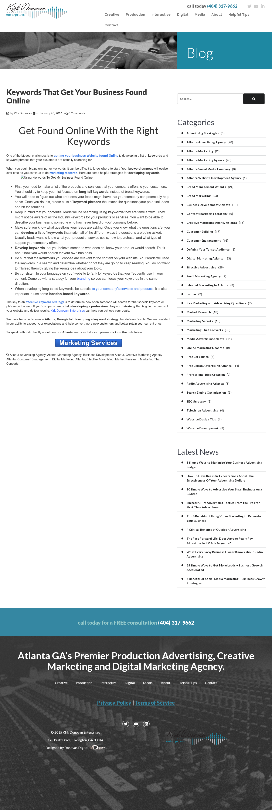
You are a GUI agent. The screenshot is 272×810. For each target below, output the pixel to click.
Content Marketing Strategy (207, 213)
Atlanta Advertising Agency (27, 355)
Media (200, 15)
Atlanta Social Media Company (208, 169)
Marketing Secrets (200, 321)
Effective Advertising (99, 359)
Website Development (202, 428)
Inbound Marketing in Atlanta (207, 285)
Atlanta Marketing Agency (64, 355)
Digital (182, 15)
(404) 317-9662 (222, 6)
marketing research (63, 173)
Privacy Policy (114, 703)
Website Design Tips (201, 419)
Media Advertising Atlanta (205, 339)
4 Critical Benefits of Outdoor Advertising (216, 529)
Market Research (126, 359)
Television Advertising (202, 410)
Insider (191, 294)
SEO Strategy (196, 401)
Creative (112, 15)
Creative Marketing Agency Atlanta (212, 222)
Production (135, 15)
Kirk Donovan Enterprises (68, 310)
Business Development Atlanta (103, 355)
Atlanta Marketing (200, 151)
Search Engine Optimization (206, 392)
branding (83, 278)
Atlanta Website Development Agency (214, 178)
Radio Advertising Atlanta (205, 383)
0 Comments (76, 113)
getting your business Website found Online (86, 155)
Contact (112, 25)
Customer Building (200, 231)
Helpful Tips (238, 15)
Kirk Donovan (23, 113)
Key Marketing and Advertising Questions (216, 303)
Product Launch (198, 356)
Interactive (161, 15)
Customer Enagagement (33, 359)
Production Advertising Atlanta (209, 365)
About (216, 15)
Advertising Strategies (203, 133)
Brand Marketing (199, 196)
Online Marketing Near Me (205, 348)
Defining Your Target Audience (208, 249)
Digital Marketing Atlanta (68, 359)
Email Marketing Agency (204, 276)
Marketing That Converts (205, 330)
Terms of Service (155, 703)
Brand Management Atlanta (206, 187)
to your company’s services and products (122, 288)
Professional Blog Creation (206, 374)
